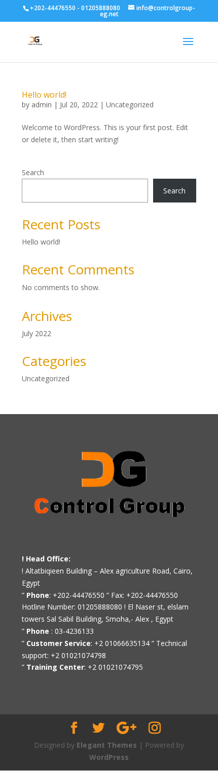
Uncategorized (130, 104)
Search (33, 172)
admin (41, 104)
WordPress (109, 757)
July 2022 (36, 333)
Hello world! (44, 94)
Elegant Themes (107, 745)
